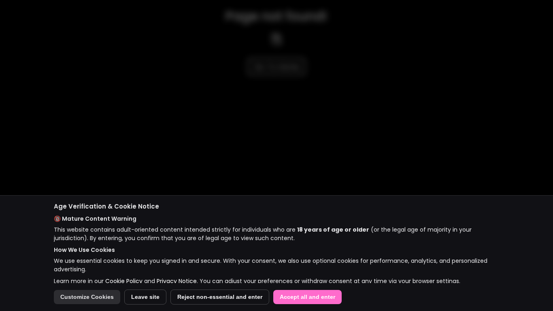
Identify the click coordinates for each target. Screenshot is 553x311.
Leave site (145, 297)
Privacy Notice (177, 281)
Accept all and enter (307, 297)
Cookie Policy (124, 281)
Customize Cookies (87, 297)
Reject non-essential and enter (219, 297)
